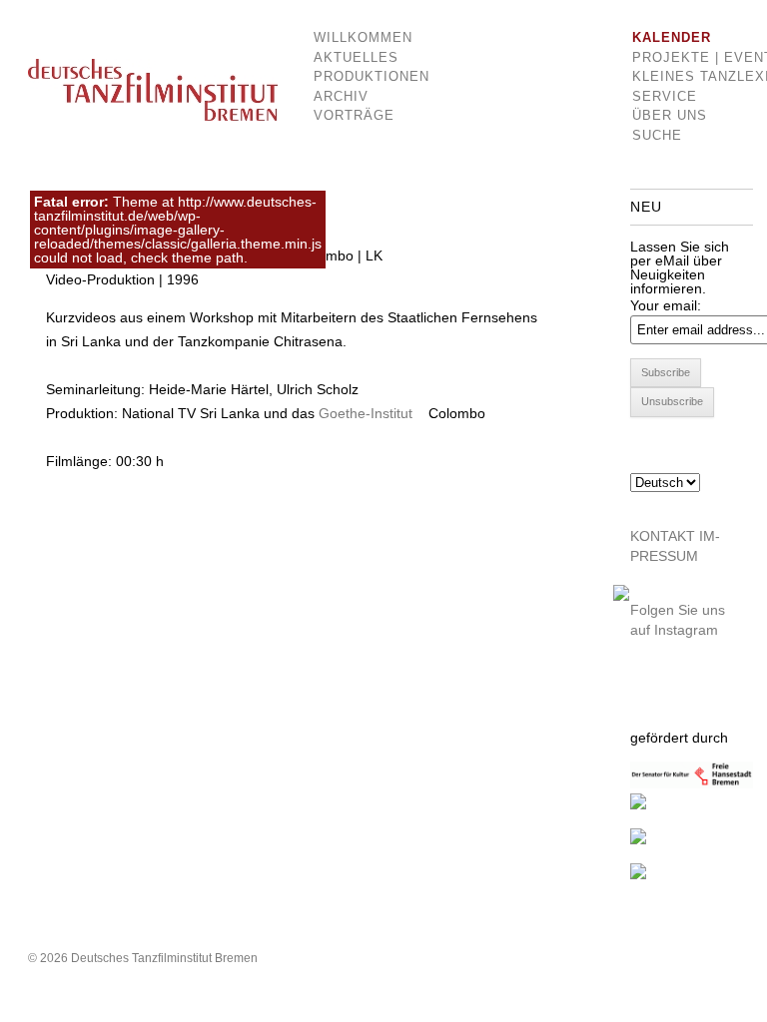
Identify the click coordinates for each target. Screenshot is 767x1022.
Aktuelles (356, 57)
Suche (657, 135)
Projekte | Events (679, 57)
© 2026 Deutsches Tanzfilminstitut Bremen (143, 958)
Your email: (665, 305)
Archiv (341, 96)
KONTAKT (662, 536)
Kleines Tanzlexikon (679, 76)
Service (664, 96)
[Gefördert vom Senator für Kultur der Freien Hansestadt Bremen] (691, 783)
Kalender (671, 37)
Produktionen (357, 76)
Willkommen (357, 37)
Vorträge (354, 115)
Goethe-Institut (365, 413)
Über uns (669, 115)
